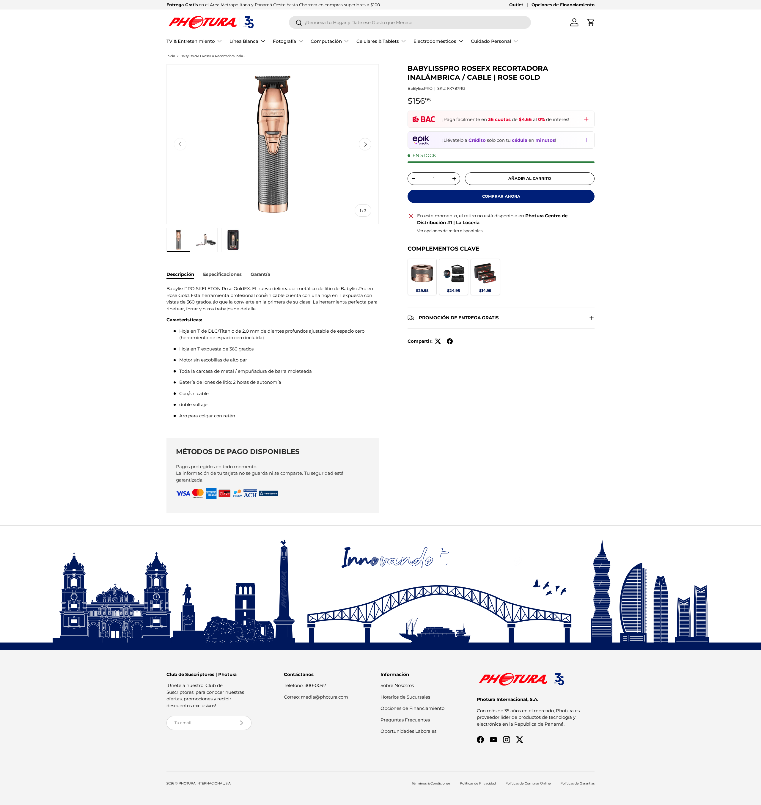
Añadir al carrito (529, 178)
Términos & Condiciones (431, 783)
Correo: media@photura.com (316, 697)
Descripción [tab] (180, 274)
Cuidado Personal (491, 41)
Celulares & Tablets (377, 41)
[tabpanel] (272, 354)
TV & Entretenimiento (190, 41)
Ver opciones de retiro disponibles (449, 230)
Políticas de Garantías (577, 783)
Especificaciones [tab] (222, 274)
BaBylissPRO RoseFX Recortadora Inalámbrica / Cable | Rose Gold (213, 56)
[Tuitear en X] (438, 341)
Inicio (170, 56)
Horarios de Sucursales (405, 697)
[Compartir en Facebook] (450, 341)
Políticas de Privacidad (478, 783)
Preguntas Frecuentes (405, 720)
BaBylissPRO (420, 88)
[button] (591, 22)
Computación (326, 41)
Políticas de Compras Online (528, 783)
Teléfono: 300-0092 (305, 685)
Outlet (516, 4)
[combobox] (410, 22)
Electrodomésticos (434, 41)
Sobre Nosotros (397, 685)
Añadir (422, 290)
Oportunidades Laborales (408, 731)
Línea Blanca (243, 41)
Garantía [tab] (260, 274)
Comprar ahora (501, 196)
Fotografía (284, 41)
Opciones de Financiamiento (563, 4)
